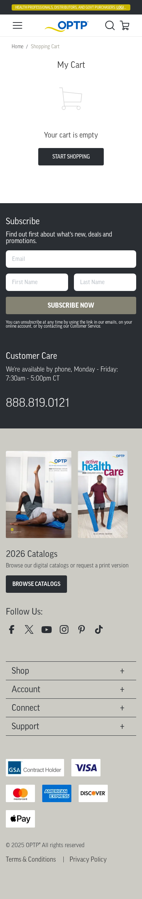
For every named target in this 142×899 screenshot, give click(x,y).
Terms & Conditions (31, 859)
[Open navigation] (17, 25)
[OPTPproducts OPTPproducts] (32, 632)
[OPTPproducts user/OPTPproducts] (49, 632)
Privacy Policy (88, 859)
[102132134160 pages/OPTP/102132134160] (14, 632)
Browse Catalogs (36, 584)
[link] (71, 25)
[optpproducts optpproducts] (67, 632)
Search (110, 25)
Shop (20, 670)
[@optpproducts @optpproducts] (102, 632)
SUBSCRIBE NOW (71, 305)
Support (25, 726)
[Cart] (124, 25)
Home (17, 46)
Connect (26, 707)
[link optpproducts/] (84, 632)
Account (26, 689)
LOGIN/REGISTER (129, 7)
